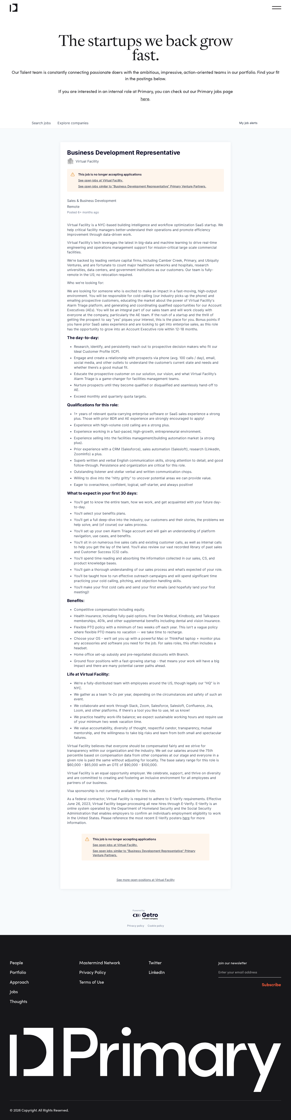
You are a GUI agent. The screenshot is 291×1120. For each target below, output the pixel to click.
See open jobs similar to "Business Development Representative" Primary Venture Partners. (142, 186)
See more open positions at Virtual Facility (146, 880)
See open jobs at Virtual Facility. (100, 180)
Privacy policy (135, 925)
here (145, 99)
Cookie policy (156, 925)
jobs (41, 123)
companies (73, 123)
